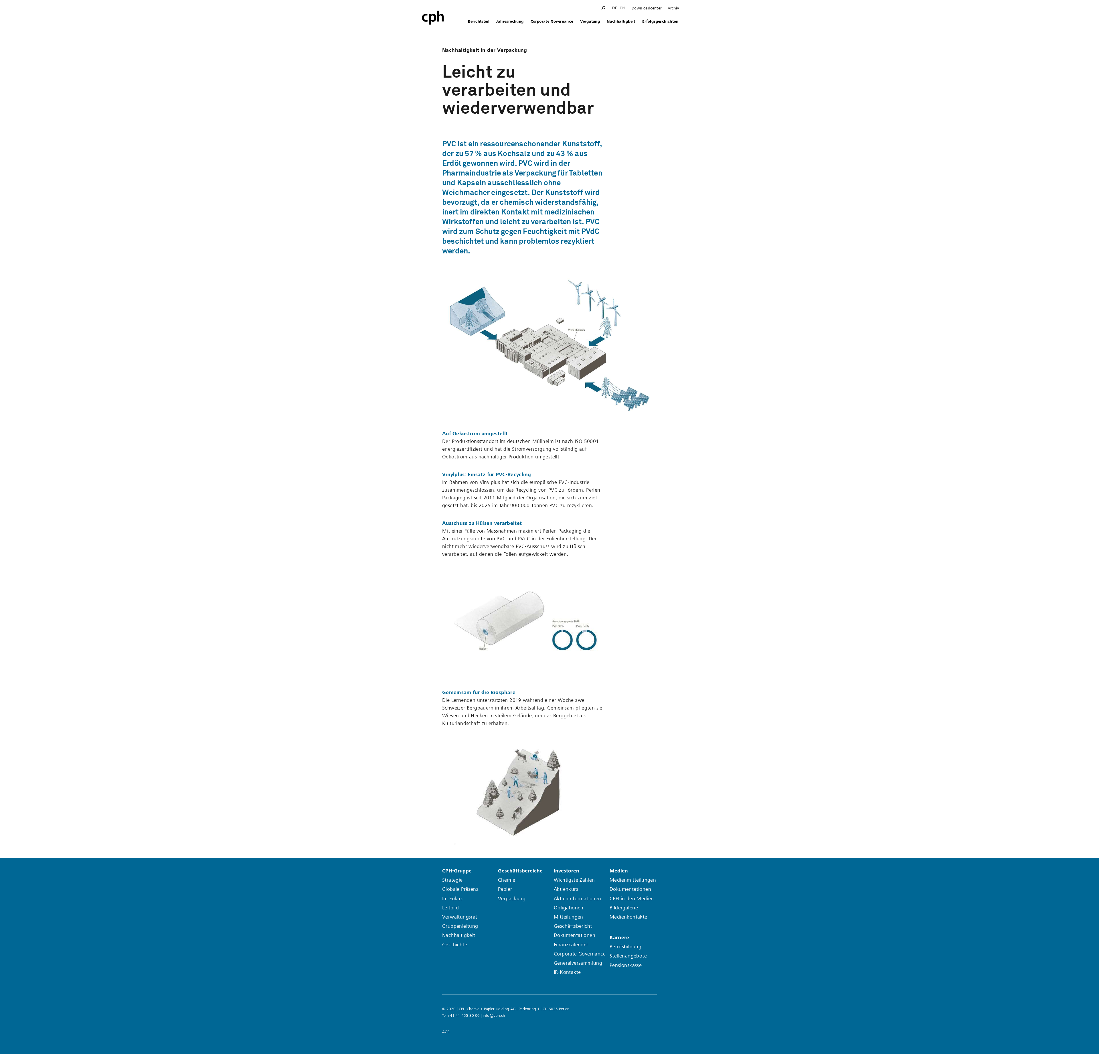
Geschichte (454, 945)
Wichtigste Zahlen (574, 880)
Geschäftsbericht (573, 926)
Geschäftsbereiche (520, 871)
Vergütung (590, 21)
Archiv (673, 8)
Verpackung (511, 899)
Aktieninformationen (577, 899)
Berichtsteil (479, 21)
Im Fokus (452, 899)
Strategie (452, 880)
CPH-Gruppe (457, 871)
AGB (446, 1031)
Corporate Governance (552, 21)
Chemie (506, 880)
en (622, 8)
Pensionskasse (626, 965)
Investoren (566, 871)
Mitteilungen (568, 917)
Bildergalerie (624, 908)
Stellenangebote (628, 956)
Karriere (619, 938)
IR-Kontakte (567, 972)
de (614, 8)
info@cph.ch (494, 1015)
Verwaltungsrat (459, 917)
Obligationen (569, 908)
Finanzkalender (571, 945)
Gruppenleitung (460, 926)
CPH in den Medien (632, 899)
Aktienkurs (566, 889)
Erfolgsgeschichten (660, 21)
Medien (619, 871)
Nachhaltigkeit (621, 21)
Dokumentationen (574, 935)
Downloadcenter (647, 8)
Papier (505, 889)
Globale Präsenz (460, 889)
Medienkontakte (628, 917)
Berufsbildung (625, 947)
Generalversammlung (578, 963)
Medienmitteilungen (633, 880)
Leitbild (450, 908)
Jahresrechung (509, 21)
